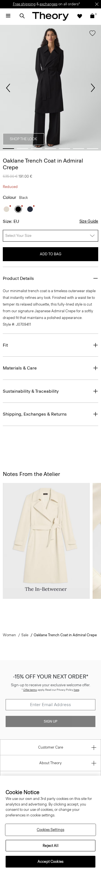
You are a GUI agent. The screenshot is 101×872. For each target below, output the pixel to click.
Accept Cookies (50, 861)
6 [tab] (78, 148)
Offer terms (30, 690)
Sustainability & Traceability (31, 391)
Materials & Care (20, 368)
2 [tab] (22, 148)
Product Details (18, 278)
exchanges (49, 4)
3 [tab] (36, 148)
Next (93, 88)
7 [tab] (92, 148)
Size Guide (88, 221)
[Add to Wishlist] (92, 34)
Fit (5, 345)
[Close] (96, 4)
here (76, 690)
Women (9, 635)
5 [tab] (64, 148)
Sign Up (50, 721)
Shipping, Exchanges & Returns (35, 414)
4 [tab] (50, 148)
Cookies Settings (50, 830)
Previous (8, 88)
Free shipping (24, 4)
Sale (24, 635)
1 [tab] (8, 148)
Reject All (50, 846)
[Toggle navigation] (8, 15)
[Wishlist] (80, 15)
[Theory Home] (50, 16)
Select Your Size (18, 236)
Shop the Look (23, 139)
